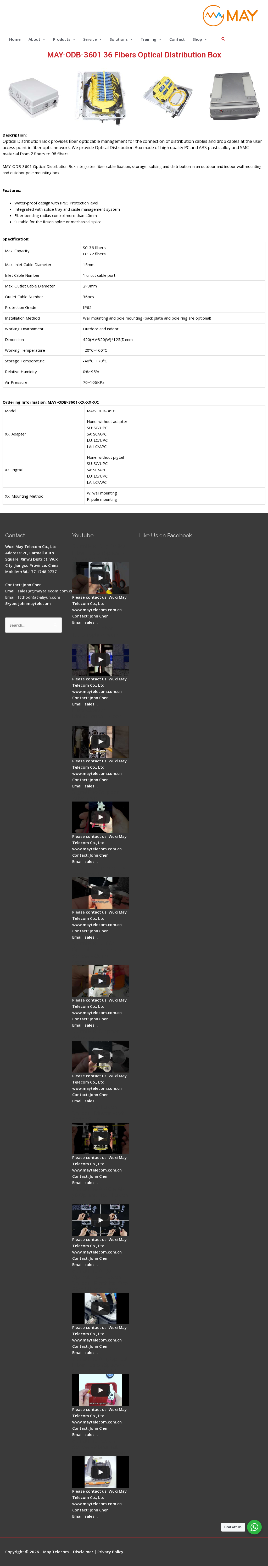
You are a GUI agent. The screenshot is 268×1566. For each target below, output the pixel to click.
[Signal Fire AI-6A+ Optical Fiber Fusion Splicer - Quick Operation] (100, 981)
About (34, 39)
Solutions (119, 39)
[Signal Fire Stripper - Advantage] (100, 817)
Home (15, 39)
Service (90, 39)
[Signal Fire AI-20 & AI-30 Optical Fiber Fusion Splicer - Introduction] (100, 1220)
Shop (197, 39)
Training (149, 39)
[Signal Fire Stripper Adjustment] (100, 1057)
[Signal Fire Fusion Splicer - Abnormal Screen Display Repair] (100, 1472)
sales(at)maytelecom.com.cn (45, 590)
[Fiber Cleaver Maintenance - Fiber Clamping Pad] (100, 742)
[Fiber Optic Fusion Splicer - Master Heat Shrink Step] (100, 1139)
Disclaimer (83, 1551)
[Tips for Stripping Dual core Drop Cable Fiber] (100, 893)
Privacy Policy (110, 1551)
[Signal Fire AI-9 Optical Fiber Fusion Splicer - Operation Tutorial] (100, 1390)
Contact (177, 39)
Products (61, 39)
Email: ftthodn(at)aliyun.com (32, 597)
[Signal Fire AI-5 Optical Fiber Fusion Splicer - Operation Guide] (100, 578)
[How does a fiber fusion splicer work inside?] (100, 660)
